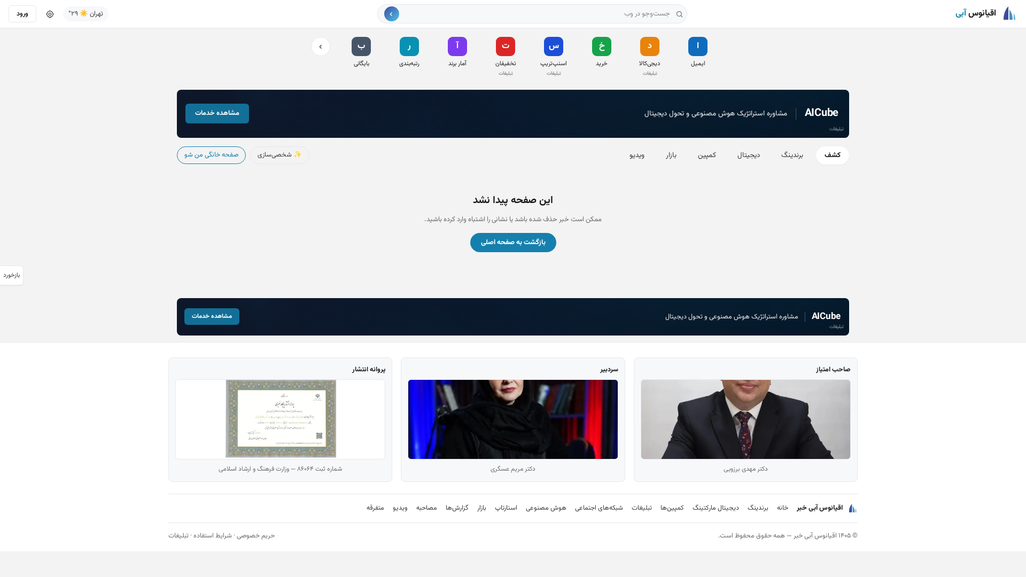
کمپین (707, 155)
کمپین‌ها (672, 508)
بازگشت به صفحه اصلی (513, 242)
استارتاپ (506, 508)
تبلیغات (642, 508)
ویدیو (636, 155)
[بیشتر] (320, 46)
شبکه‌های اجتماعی (599, 508)
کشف (833, 155)
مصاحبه (426, 508)
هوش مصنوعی (546, 508)
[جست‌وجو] (391, 13)
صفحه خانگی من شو (211, 155)
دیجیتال (748, 155)
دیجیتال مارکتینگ (716, 508)
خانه (782, 508)
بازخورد (11, 275)
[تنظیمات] (50, 14)
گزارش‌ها (457, 508)
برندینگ (792, 155)
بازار (671, 155)
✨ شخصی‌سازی (280, 155)
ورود (22, 14)
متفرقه (375, 508)
